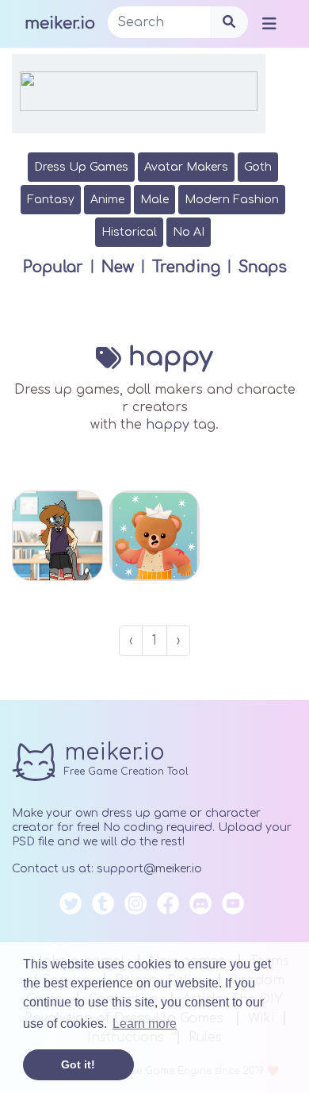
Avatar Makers (186, 167)
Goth (258, 167)
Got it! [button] (78, 1064)
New (117, 267)
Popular (53, 267)
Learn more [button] (145, 1023)
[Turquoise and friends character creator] (57, 536)
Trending (186, 267)
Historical (129, 232)
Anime (107, 200)
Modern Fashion (232, 200)
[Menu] (269, 23)
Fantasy (50, 200)
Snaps (262, 267)
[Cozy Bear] (155, 536)
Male (154, 200)
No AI (188, 232)
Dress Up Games (81, 167)
